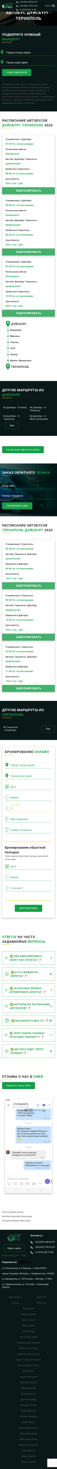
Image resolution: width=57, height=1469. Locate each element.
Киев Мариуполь (28, 1439)
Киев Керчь (29, 1371)
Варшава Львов (28, 1405)
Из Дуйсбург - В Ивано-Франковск (39, 417)
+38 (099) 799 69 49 (28, 6)
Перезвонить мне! (17, 505)
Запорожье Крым (28, 1337)
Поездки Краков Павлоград (16, 1221)
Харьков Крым (28, 1314)
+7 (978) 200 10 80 (27, 10)
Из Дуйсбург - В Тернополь (11, 417)
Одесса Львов (28, 1462)
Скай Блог (42, 1297)
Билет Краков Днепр (13, 1212)
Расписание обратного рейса (23, 449)
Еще (12, 425)
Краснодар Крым (28, 1377)
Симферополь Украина (28, 1342)
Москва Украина (28, 1416)
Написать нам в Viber (18, 1085)
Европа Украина (28, 1399)
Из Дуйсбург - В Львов (15, 407)
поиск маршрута (16, 72)
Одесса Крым (28, 1320)
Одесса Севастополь (28, 1365)
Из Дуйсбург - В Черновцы (38, 408)
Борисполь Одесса (28, 1445)
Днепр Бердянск (28, 1433)
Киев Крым (28, 1308)
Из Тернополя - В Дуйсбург (10, 728)
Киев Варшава (28, 1388)
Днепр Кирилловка (28, 1428)
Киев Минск (28, 1422)
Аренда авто (15, 1297)
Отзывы (15, 1303)
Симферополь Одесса (28, 1354)
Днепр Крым (28, 1331)
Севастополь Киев (28, 1348)
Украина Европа (28, 1382)
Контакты (42, 1303)
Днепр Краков (28, 1394)
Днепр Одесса (28, 1456)
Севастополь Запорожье (28, 1360)
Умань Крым (28, 1325)
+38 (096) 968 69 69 (28, 2)
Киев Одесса (28, 1450)
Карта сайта (14, 1248)
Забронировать (28, 908)
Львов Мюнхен (28, 1411)
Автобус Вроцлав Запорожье (17, 1216)
